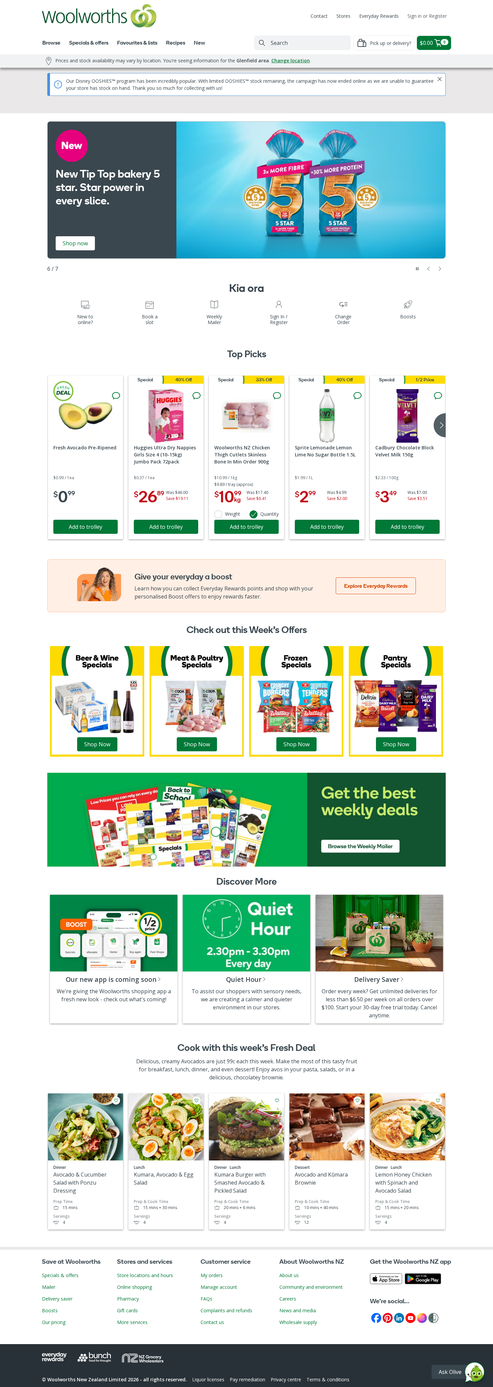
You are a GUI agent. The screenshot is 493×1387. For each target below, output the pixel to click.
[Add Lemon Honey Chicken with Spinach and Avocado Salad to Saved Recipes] (438, 1100)
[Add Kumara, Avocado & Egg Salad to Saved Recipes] (196, 1100)
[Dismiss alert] (439, 79)
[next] (440, 425)
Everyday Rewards (379, 16)
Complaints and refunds (226, 1310)
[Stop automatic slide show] (417, 268)
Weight (232, 514)
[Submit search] (262, 43)
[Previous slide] (428, 268)
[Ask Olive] (474, 1374)
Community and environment (311, 1287)
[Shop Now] (97, 700)
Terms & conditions (328, 1379)
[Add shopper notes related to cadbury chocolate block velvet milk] (438, 395)
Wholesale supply (298, 1322)
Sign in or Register (427, 16)
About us (289, 1275)
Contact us (212, 1322)
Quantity (269, 514)
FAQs (206, 1299)
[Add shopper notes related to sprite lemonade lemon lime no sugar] (357, 395)
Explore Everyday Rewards (375, 585)
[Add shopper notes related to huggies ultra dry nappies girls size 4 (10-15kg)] (196, 395)
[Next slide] (440, 268)
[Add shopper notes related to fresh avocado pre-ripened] (116, 395)
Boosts (50, 1310)
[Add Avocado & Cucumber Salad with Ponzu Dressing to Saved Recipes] (116, 1100)
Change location (290, 60)
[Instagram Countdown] (422, 1317)
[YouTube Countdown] (410, 1317)
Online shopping (134, 1287)
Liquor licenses (208, 1379)
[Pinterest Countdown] (388, 1317)
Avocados (193, 1061)
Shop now (75, 243)
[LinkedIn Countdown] (399, 1317)
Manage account (219, 1287)
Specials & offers (60, 1275)
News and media (297, 1310)
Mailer (48, 1287)
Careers (287, 1299)
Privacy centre (286, 1379)
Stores (343, 16)
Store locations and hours (145, 1275)
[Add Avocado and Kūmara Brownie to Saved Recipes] (357, 1100)
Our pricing (53, 1322)
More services (132, 1322)
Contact (319, 16)
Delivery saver (57, 1299)
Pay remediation (247, 1379)
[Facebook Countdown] (376, 1317)
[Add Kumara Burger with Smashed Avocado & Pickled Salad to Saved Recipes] (277, 1100)
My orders (212, 1275)
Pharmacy (128, 1299)
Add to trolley (85, 526)
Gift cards (127, 1310)
